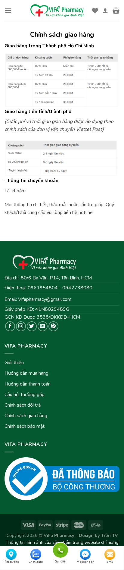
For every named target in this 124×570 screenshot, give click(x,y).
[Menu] (8, 10)
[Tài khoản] (105, 10)
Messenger (85, 562)
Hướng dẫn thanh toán (28, 384)
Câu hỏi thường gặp (25, 394)
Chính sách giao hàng (26, 415)
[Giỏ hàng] (116, 10)
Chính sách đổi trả (23, 405)
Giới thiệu (14, 362)
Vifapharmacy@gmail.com (44, 299)
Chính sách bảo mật (25, 426)
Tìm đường (11, 562)
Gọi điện (60, 549)
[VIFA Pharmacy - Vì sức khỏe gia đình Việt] (57, 10)
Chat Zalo (36, 562)
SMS (110, 562)
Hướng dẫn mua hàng (26, 373)
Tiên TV (109, 535)
